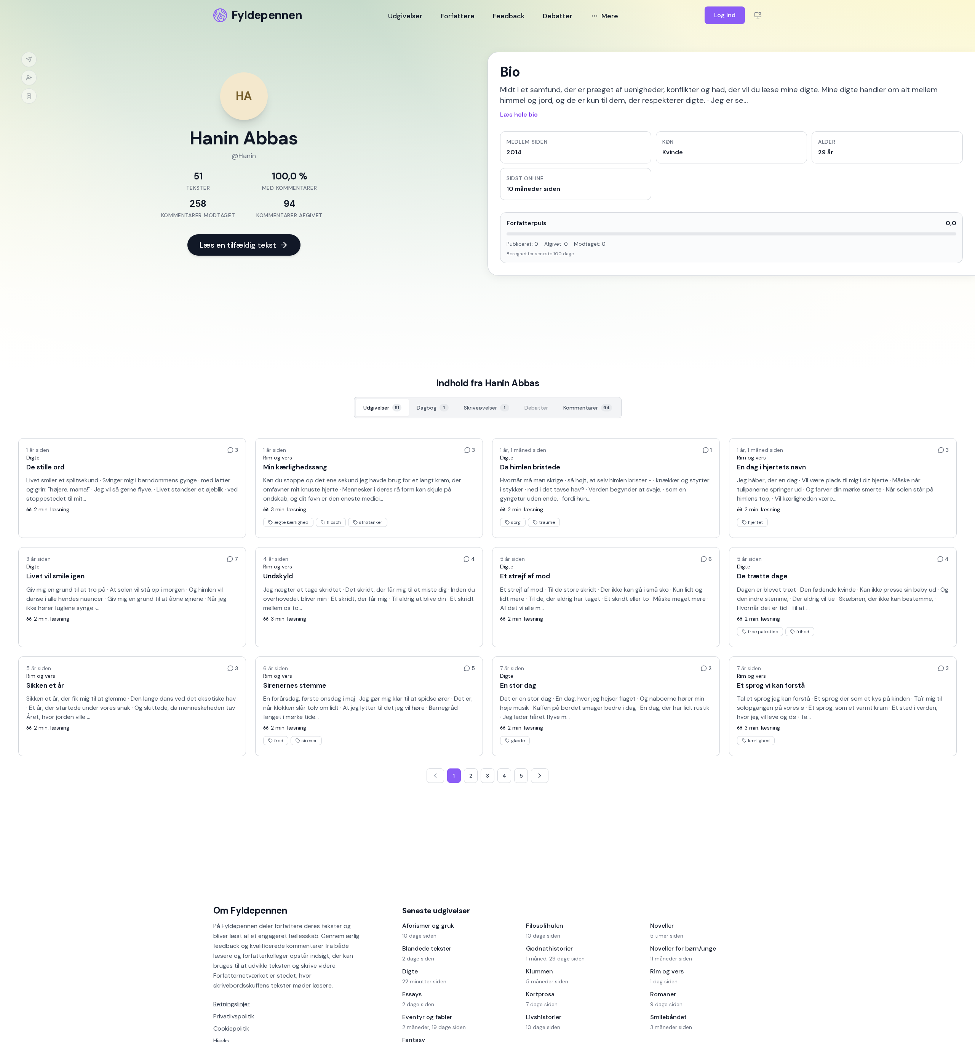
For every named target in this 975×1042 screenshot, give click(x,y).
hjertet (755, 522)
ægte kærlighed (291, 522)
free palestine (763, 632)
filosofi (334, 522)
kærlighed (759, 741)
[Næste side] (539, 775)
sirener (309, 741)
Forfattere (458, 16)
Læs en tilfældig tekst (238, 245)
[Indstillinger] (758, 15)
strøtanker (370, 522)
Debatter (557, 16)
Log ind (724, 15)
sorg (516, 522)
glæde (518, 741)
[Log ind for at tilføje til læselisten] (29, 96)
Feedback (508, 16)
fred (278, 741)
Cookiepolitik (231, 1028)
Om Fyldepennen (250, 910)
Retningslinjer (231, 1004)
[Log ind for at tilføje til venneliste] (29, 77)
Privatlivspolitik (233, 1016)
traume (547, 522)
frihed (802, 632)
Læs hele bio (519, 114)
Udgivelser (405, 16)
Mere (609, 16)
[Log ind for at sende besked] (29, 59)
